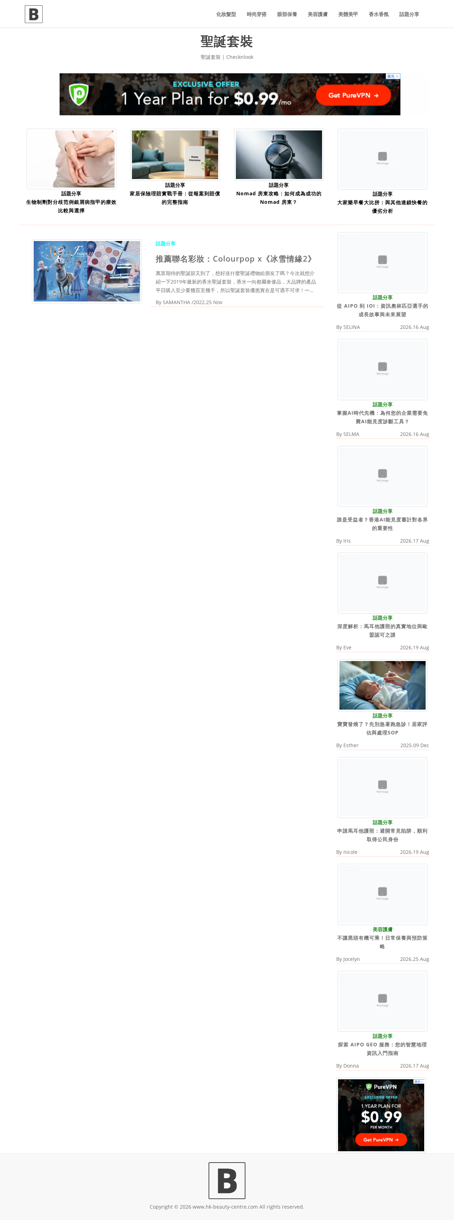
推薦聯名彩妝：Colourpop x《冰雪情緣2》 (236, 258)
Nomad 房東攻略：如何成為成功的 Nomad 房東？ (279, 197)
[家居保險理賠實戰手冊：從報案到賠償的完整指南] (175, 154)
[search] (429, 10)
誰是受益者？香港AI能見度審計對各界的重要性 (382, 523)
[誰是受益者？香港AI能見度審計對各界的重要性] (382, 475)
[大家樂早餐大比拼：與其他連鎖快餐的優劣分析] (382, 158)
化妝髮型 (226, 14)
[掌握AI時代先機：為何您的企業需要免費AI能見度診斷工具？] (382, 368)
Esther (351, 745)
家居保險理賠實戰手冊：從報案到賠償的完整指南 (175, 197)
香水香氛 (379, 14)
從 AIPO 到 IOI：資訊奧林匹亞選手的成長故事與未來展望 (382, 310)
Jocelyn (351, 959)
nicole (350, 852)
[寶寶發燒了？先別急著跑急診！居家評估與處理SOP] (382, 684)
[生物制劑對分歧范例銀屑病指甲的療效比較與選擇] (71, 158)
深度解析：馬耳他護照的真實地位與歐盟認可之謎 (382, 630)
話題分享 (409, 14)
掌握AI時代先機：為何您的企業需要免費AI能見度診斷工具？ (382, 417)
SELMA (351, 434)
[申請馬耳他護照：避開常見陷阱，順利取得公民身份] (382, 787)
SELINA (351, 327)
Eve (347, 647)
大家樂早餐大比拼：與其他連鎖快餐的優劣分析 (382, 206)
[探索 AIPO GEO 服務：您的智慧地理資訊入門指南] (382, 1000)
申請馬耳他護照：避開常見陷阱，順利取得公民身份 (382, 835)
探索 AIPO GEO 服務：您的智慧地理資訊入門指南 (382, 1048)
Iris (347, 540)
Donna (351, 1065)
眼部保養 (287, 14)
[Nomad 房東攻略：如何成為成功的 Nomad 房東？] (279, 154)
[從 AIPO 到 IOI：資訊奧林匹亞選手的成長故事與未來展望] (382, 262)
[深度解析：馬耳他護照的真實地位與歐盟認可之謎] (382, 582)
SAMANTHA (176, 302)
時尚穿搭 (257, 14)
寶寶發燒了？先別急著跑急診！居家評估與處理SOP (382, 728)
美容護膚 (318, 14)
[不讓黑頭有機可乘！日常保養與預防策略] (382, 893)
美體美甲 (348, 14)
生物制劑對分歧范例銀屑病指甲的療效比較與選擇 (71, 206)
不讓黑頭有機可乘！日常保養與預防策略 (382, 942)
